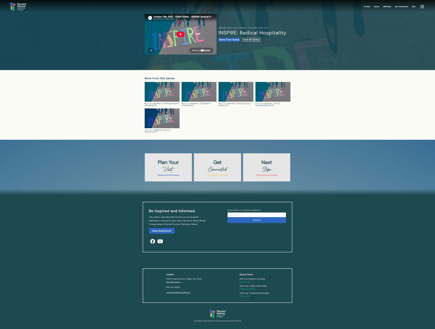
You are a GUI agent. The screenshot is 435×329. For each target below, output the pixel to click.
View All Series (251, 39)
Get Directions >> (174, 282)
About (376, 6)
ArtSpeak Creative (234, 321)
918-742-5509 (173, 287)
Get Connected (401, 6)
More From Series (229, 39)
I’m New (367, 6)
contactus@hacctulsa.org (178, 292)
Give (414, 6)
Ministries (387, 6)
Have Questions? (161, 230)
